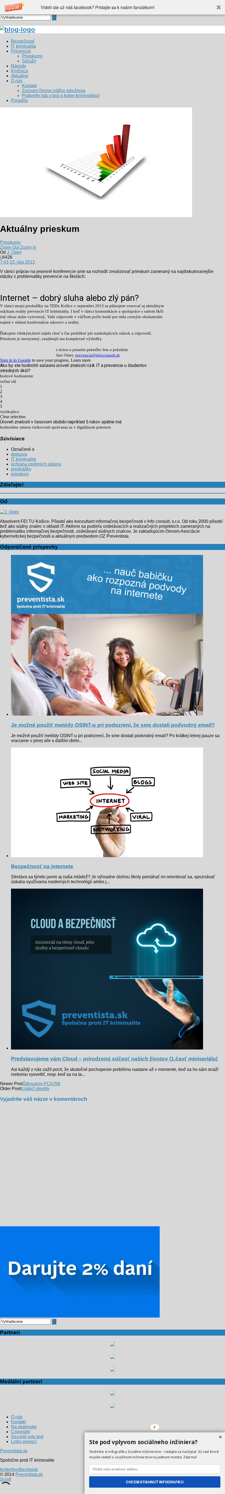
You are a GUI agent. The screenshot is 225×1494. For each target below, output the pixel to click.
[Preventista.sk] (17, 29)
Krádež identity (35, 1088)
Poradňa (19, 100)
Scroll (5, 1479)
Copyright (20, 1431)
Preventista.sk (13, 1451)
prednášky (21, 469)
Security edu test (27, 1436)
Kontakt (29, 85)
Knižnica (19, 71)
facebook (29, 1469)
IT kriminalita (23, 46)
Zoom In (28, 247)
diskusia (19, 454)
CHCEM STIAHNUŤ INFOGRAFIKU (155, 1481)
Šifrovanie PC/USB (41, 1083)
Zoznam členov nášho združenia (53, 90)
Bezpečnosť (23, 41)
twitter (6, 1469)
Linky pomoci (24, 1441)
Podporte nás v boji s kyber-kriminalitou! (61, 95)
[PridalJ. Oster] (9, 512)
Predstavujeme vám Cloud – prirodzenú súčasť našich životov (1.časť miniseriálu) (114, 1059)
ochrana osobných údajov (36, 464)
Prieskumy (32, 56)
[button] (112, 7)
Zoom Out (10, 247)
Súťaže (29, 61)
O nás (16, 80)
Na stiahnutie (24, 1426)
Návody (18, 66)
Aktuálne (19, 75)
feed (16, 1469)
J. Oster (14, 252)
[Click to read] (107, 714)
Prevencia (21, 51)
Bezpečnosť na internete (42, 866)
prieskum (20, 474)
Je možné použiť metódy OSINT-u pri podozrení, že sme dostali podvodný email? (113, 725)
